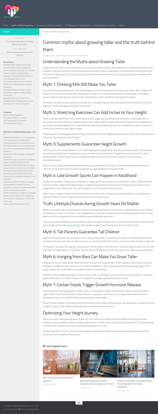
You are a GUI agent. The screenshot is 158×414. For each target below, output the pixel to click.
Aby (47, 56)
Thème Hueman (33, 409)
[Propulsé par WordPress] (19, 409)
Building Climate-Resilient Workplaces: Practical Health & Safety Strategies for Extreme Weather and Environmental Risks (18, 68)
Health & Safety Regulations (22, 25)
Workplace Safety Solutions (104, 25)
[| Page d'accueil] (11, 11)
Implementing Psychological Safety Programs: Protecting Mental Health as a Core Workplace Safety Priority (18, 76)
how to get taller (73, 225)
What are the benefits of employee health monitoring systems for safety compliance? (134, 384)
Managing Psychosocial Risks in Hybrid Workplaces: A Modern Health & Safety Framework (17, 92)
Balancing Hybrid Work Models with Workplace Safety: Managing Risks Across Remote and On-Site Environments (18, 101)
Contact (121, 25)
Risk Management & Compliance (78, 25)
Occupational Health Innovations (49, 25)
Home (5, 25)
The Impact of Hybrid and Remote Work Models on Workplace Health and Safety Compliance (17, 84)
